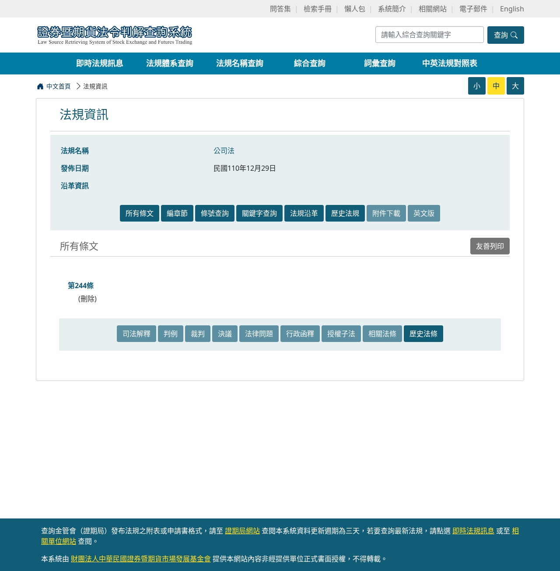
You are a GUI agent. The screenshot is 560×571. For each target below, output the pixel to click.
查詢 (502, 35)
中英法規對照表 (449, 63)
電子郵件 (473, 9)
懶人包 (354, 9)
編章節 (177, 213)
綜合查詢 (310, 63)
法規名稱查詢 (239, 63)
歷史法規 (345, 213)
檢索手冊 (318, 9)
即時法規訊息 (99, 63)
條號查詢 (215, 213)
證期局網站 (242, 531)
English (512, 9)
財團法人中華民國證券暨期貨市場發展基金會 (141, 559)
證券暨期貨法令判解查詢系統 (114, 34)
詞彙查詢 (380, 63)
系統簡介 (392, 9)
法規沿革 (304, 213)
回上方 (546, 553)
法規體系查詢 (169, 63)
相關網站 (433, 9)
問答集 (280, 9)
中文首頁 (58, 86)
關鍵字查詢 (259, 213)
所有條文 (140, 213)
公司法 (224, 150)
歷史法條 (424, 333)
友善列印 (490, 246)
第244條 (81, 285)
